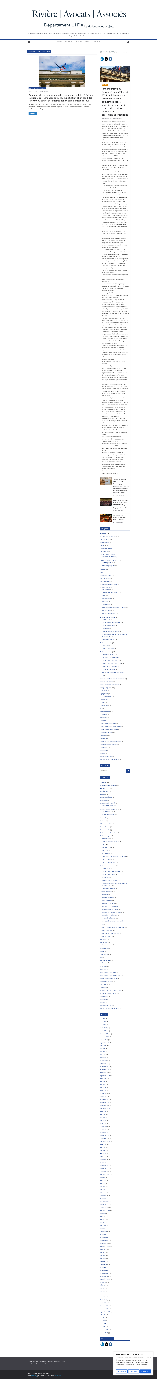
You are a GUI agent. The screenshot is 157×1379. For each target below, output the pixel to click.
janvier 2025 (103, 1064)
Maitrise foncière (105, 712)
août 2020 (103, 1213)
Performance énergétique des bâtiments (114, 607)
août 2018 (103, 1282)
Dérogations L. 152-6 (106, 575)
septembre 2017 (105, 1312)
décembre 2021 (104, 1165)
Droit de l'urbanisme (106, 652)
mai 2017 (102, 1321)
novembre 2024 (104, 1070)
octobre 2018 (104, 1276)
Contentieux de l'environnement (111, 622)
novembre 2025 (104, 1037)
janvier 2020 (103, 1234)
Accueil (59, 42)
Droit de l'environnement (107, 617)
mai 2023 (102, 1117)
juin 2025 (102, 1049)
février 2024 (103, 1093)
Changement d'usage (106, 548)
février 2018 (103, 1300)
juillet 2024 (103, 1079)
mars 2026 (103, 1025)
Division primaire (105, 581)
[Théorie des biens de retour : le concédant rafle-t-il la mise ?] (106, 519)
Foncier (102, 703)
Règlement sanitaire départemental (110, 741)
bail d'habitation (104, 542)
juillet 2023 (103, 1111)
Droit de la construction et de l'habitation (112, 679)
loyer (101, 709)
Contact (97, 42)
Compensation (106, 619)
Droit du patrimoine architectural (109, 685)
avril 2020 (103, 1225)
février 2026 (103, 1028)
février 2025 (103, 1061)
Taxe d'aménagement (106, 756)
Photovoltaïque (106, 610)
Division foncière (105, 578)
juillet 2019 (103, 1249)
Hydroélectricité (106, 598)
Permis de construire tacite (108, 723)
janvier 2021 (103, 1198)
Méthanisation (106, 604)
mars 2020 (103, 1228)
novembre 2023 (104, 1102)
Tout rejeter (133, 1371)
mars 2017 (103, 1327)
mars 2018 (103, 1297)
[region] (133, 1363)
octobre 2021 (104, 1171)
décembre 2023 (104, 1099)
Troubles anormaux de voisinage (109, 759)
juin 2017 (102, 1318)
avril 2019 (103, 1258)
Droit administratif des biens (108, 584)
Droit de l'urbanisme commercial (111, 663)
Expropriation (104, 694)
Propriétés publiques (108, 566)
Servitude (102, 753)
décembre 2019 (104, 1237)
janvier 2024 (103, 1096)
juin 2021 (102, 1183)
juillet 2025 (103, 1046)
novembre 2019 (104, 1240)
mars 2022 (103, 1156)
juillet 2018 (103, 1285)
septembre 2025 (105, 1043)
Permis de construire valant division (110, 726)
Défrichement (106, 628)
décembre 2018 (104, 1270)
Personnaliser (121, 1371)
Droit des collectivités (106, 682)
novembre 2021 (104, 1168)
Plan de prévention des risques (109, 729)
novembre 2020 (104, 1204)
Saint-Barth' (103, 750)
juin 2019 (102, 1252)
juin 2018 (102, 1288)
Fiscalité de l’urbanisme (108, 669)
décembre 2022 (104, 1132)
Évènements (103, 691)
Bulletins (68, 42)
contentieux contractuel (109, 557)
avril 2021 (103, 1189)
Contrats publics (106, 563)
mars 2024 (103, 1090)
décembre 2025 (104, 1034)
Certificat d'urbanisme (108, 654)
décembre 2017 (104, 1306)
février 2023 (103, 1126)
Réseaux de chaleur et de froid (109, 744)
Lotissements (104, 706)
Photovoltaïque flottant (109, 613)
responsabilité (104, 747)
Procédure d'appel (107, 696)
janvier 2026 (103, 1031)
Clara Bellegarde (43, 91)
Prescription (103, 738)
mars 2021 (103, 1192)
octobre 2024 (104, 1073)
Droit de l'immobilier (106, 643)
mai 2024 (102, 1084)
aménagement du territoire (108, 536)
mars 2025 (103, 1058)
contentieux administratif (107, 554)
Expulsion (104, 714)
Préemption (103, 735)
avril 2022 (103, 1153)
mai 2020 (102, 1222)
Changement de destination (110, 657)
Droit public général (105, 688)
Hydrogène (105, 601)
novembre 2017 (104, 1309)
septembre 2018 (105, 1279)
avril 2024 (103, 1087)
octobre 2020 (104, 1207)
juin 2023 (102, 1114)
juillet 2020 (103, 1216)
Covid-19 (102, 572)
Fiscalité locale (104, 700)
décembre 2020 (104, 1201)
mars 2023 (103, 1123)
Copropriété (103, 569)
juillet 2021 (103, 1180)
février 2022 (103, 1159)
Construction (104, 551)
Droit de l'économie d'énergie (110, 592)
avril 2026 (103, 1022)
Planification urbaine (106, 732)
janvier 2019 (103, 1267)
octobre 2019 (104, 1243)
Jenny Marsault (118, 118)
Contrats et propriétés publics (37, 88)
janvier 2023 (103, 1129)
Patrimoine (103, 720)
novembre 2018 (104, 1273)
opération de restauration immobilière (113, 672)
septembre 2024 (105, 1076)
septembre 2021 (105, 1174)
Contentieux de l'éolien (108, 625)
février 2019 (103, 1264)
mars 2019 (103, 1261)
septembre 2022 (105, 1141)
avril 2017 (103, 1324)
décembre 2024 (104, 1067)
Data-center (105, 645)
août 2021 (103, 1177)
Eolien (103, 595)
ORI (103, 675)
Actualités (78, 42)
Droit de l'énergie (105, 587)
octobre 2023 (104, 1105)
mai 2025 (102, 1052)
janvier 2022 (103, 1162)
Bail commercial (104, 539)
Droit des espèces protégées (110, 631)
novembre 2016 (104, 1330)
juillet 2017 (103, 1315)
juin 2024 (102, 1082)
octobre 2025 (104, 1040)
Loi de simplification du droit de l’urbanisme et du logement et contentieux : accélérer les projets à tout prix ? (120, 504)
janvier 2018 (103, 1303)
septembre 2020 (105, 1210)
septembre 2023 (105, 1108)
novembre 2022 (104, 1135)
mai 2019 (102, 1255)
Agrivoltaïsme (106, 589)
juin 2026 (102, 1019)
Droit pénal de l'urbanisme (109, 666)
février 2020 (103, 1231)
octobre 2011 (104, 1333)
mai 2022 (102, 1150)
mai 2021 (102, 1186)
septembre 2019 (105, 1246)
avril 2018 (103, 1294)
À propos (88, 42)
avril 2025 (103, 1055)
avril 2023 (103, 1120)
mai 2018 (102, 1291)
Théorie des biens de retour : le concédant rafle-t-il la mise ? (119, 517)
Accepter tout (145, 1371)
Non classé (103, 717)
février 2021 (103, 1195)
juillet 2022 (103, 1144)
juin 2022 (102, 1147)
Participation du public (108, 639)
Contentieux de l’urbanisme (110, 660)
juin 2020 (102, 1219)
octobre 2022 (104, 1138)
